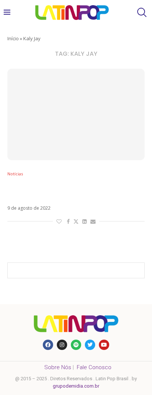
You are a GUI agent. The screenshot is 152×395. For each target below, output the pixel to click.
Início (13, 38)
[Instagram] (62, 345)
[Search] (141, 12)
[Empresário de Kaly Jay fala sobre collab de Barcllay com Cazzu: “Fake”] (76, 114)
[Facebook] (48, 345)
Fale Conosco (94, 367)
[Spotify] (76, 345)
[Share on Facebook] (68, 221)
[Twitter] (90, 345)
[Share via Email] (93, 221)
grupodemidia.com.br (76, 386)
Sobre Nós (57, 367)
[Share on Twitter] (76, 221)
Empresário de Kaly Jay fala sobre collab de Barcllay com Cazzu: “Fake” (74, 191)
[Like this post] (59, 221)
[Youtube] (104, 345)
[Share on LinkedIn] (84, 221)
